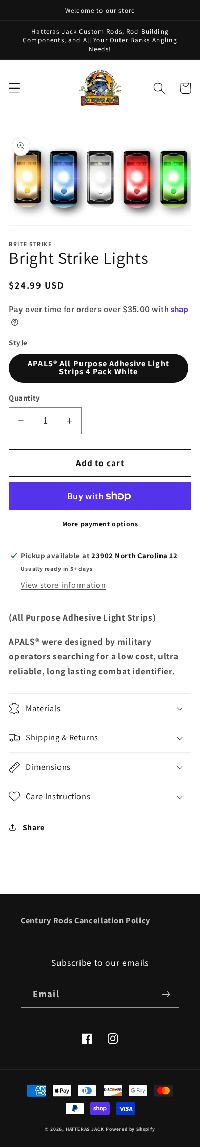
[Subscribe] (166, 994)
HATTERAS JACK (85, 1129)
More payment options (100, 523)
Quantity (25, 398)
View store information (63, 585)
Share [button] (34, 827)
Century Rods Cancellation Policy (85, 920)
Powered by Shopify (130, 1129)
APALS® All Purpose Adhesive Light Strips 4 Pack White (98, 367)
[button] (15, 88)
